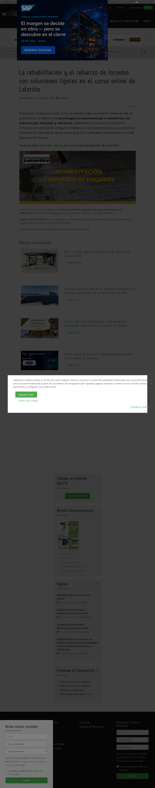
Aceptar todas (26, 394)
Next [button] (147, 39)
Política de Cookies (28, 400)
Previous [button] (7, 39)
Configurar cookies (140, 406)
